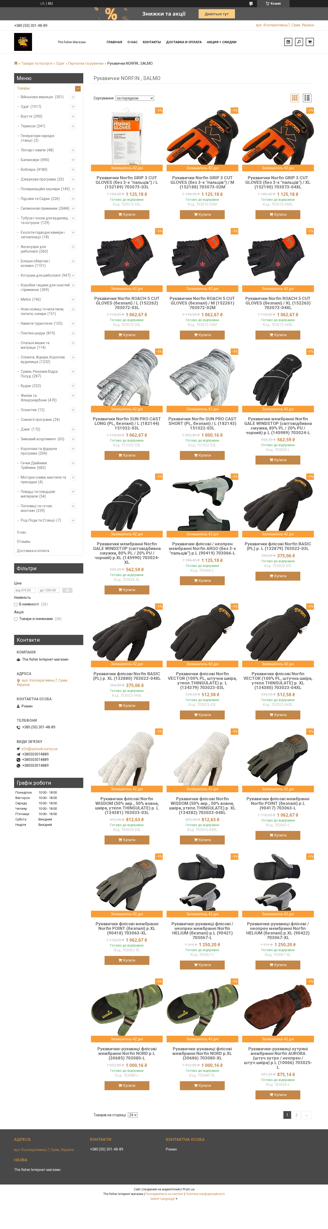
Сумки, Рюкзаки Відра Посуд (39, 373)
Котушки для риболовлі (40, 275)
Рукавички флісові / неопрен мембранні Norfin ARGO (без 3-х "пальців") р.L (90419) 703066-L (202, 548)
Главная (114, 42)
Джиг (25, 429)
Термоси (28, 126)
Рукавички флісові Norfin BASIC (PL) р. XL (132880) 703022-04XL (127, 676)
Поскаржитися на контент (164, 1194)
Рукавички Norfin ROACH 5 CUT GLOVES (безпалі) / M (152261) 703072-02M (202, 303)
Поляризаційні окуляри (40, 189)
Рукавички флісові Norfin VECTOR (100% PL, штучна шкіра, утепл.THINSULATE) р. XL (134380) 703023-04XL (277, 680)
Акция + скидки (222, 42)
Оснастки (29, 410)
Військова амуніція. (37, 97)
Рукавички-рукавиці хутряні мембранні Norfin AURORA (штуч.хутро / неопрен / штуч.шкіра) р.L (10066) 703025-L (278, 1057)
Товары (23, 88)
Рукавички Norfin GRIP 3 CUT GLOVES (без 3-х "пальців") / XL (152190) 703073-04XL (278, 182)
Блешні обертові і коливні (35, 263)
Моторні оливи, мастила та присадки (43, 479)
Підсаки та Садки (35, 199)
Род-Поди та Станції (38, 520)
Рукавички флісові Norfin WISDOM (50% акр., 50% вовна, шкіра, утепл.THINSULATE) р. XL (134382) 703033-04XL (202, 805)
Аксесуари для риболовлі (33, 249)
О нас (132, 42)
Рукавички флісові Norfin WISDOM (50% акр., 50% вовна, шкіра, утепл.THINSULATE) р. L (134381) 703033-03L (127, 805)
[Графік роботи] (288, 42)
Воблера (28, 169)
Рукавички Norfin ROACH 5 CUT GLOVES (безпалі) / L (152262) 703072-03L (127, 303)
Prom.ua (188, 1189)
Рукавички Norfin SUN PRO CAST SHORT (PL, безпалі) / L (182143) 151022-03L (202, 423)
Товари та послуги (36, 63)
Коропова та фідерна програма (39, 451)
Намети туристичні (37, 323)
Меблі (26, 299)
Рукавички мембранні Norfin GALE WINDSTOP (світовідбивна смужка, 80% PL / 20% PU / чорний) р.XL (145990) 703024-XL (127, 553)
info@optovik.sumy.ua (39, 749)
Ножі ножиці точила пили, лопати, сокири (42, 311)
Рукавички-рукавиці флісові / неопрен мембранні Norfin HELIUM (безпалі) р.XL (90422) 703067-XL (278, 930)
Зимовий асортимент (38, 439)
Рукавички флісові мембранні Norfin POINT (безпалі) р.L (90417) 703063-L (278, 803)
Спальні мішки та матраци (35, 345)
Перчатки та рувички (86, 63)
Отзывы (23, 541)
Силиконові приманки (39, 208)
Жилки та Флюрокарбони (34, 397)
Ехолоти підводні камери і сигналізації (43, 234)
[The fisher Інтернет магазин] (33, 42)
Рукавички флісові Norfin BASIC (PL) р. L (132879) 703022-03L (278, 546)
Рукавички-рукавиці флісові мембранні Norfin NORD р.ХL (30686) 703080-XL (202, 1053)
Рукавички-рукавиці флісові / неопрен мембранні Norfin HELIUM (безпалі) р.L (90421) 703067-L (202, 930)
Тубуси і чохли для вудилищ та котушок (44, 220)
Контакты (152, 42)
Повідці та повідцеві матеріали (38, 494)
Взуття (26, 116)
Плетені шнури (33, 333)
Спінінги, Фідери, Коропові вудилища (43, 359)
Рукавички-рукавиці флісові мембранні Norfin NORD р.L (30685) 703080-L (127, 1053)
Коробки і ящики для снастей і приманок (45, 287)
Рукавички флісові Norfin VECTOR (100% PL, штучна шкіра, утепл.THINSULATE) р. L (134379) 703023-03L (202, 680)
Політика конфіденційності (205, 1194)
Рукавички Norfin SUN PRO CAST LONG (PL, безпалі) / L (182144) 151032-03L (127, 423)
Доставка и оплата (184, 42)
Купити (129, 214)
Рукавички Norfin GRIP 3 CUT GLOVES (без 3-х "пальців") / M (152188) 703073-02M (202, 182)
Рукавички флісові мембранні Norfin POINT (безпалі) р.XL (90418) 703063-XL (127, 928)
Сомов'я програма (36, 420)
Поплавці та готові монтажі (36, 508)
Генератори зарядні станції (37, 138)
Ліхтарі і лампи (33, 150)
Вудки (26, 386)
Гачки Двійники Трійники (34, 465)
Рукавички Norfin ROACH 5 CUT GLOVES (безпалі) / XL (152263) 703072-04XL (278, 303)
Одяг (60, 63)
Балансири (30, 160)
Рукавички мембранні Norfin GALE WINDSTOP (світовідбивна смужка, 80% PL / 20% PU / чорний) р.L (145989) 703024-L (278, 425)
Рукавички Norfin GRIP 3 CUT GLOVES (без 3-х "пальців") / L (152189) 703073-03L (127, 182)
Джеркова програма (38, 179)
